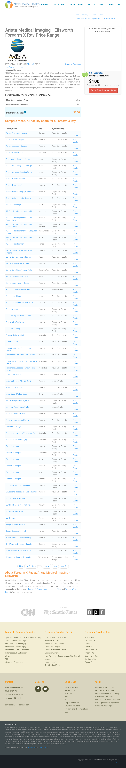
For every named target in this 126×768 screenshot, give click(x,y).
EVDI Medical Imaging (14, 329)
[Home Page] (22, 5)
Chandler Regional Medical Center (19, 316)
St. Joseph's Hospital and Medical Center (21, 492)
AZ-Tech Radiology (13, 205)
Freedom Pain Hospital (15, 335)
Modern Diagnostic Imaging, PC (18, 400)
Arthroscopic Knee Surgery (15, 647)
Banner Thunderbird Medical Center (19, 303)
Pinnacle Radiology (13, 427)
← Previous (31, 566)
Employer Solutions (72, 706)
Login (67, 712)
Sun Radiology (11, 518)
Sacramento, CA (91, 656)
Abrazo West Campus (14, 153)
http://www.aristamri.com (15, 67)
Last (55, 566)
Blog (111, 4)
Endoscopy (22, 653)
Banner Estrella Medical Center (17, 283)
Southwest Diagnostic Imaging (18, 485)
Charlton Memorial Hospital (55, 637)
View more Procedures (14, 662)
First (21, 566)
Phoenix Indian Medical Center (17, 420)
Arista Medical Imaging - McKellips (19, 166)
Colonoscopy (10, 653)
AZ (33, 64)
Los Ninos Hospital (13, 374)
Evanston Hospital (52, 641)
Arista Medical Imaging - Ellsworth (39, 30)
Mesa (29, 64)
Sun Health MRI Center (14, 511)
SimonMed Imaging (13, 446)
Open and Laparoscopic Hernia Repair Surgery (23, 637)
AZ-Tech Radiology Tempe (16, 244)
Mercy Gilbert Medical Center (17, 394)
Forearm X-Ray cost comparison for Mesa (44, 589)
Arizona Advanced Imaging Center (19, 172)
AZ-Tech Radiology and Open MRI (19, 211)
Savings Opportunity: (99, 76)
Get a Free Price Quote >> (103, 90)
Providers (60, 4)
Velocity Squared (116, 763)
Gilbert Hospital (12, 342)
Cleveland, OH (90, 641)
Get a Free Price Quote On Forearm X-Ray (102, 30)
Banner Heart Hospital (14, 296)
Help (66, 703)
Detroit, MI (88, 647)
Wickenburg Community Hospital (19, 557)
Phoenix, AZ (89, 653)
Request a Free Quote (73, 64)
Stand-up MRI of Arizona (15, 498)
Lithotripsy (9, 656)
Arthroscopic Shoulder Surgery (17, 650)
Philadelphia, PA (91, 650)
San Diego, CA (90, 659)
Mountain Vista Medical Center (17, 407)
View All (64, 566)
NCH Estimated (96, 73)
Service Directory (71, 687)
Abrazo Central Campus (15, 139)
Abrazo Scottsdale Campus (16, 146)
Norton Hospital (51, 662)
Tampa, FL (89, 662)
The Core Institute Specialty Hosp (18, 538)
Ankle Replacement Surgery (15, 644)
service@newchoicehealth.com (17, 705)
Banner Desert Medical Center (17, 277)
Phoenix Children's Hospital (16, 414)
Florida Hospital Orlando (54, 644)
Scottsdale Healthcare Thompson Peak (21, 433)
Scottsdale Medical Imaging (16, 440)
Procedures (77, 4)
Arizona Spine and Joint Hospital (18, 198)
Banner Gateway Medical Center (18, 290)
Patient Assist (96, 4)
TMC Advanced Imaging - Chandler (19, 544)
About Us (68, 700)
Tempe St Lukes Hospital (15, 524)
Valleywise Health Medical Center (18, 551)
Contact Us (74, 703)
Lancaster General (52, 653)
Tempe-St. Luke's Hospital (16, 531)
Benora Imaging (12, 309)
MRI (6, 659)
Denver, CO (89, 644)
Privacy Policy (70, 709)
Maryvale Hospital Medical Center (19, 381)
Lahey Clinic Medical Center (55, 650)
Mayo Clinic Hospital (14, 387)
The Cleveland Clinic (52, 665)
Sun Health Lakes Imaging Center (18, 505)
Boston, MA (89, 637)
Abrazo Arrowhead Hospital (16, 133)
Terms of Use (83, 709)
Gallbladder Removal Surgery (16, 641)
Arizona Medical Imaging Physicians (20, 192)
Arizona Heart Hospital (14, 185)
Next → (46, 566)
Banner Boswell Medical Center (18, 263)
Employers (44, 4)
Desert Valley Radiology (15, 322)
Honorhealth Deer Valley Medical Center (21, 355)
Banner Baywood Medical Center (18, 257)
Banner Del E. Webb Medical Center (19, 270)
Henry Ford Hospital (52, 647)
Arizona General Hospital (15, 179)
